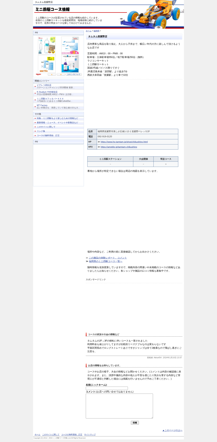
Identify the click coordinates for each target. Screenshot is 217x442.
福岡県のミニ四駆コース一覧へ (105, 261)
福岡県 (96, 31)
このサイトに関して (46, 127)
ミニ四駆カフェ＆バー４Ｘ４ (50, 98)
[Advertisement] (134, 103)
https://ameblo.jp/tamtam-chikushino (119, 147)
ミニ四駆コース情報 (52, 9)
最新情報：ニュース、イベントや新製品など (57, 122)
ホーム (89, 31)
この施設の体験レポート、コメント (108, 257)
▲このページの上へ (172, 430)
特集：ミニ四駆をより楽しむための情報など (57, 118)
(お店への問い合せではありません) (109, 391)
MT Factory (42, 105)
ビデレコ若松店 (44, 85)
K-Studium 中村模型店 (47, 92)
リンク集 (41, 131)
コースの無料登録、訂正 (48, 135)
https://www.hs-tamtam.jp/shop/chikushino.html (124, 141)
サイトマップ (90, 434)
